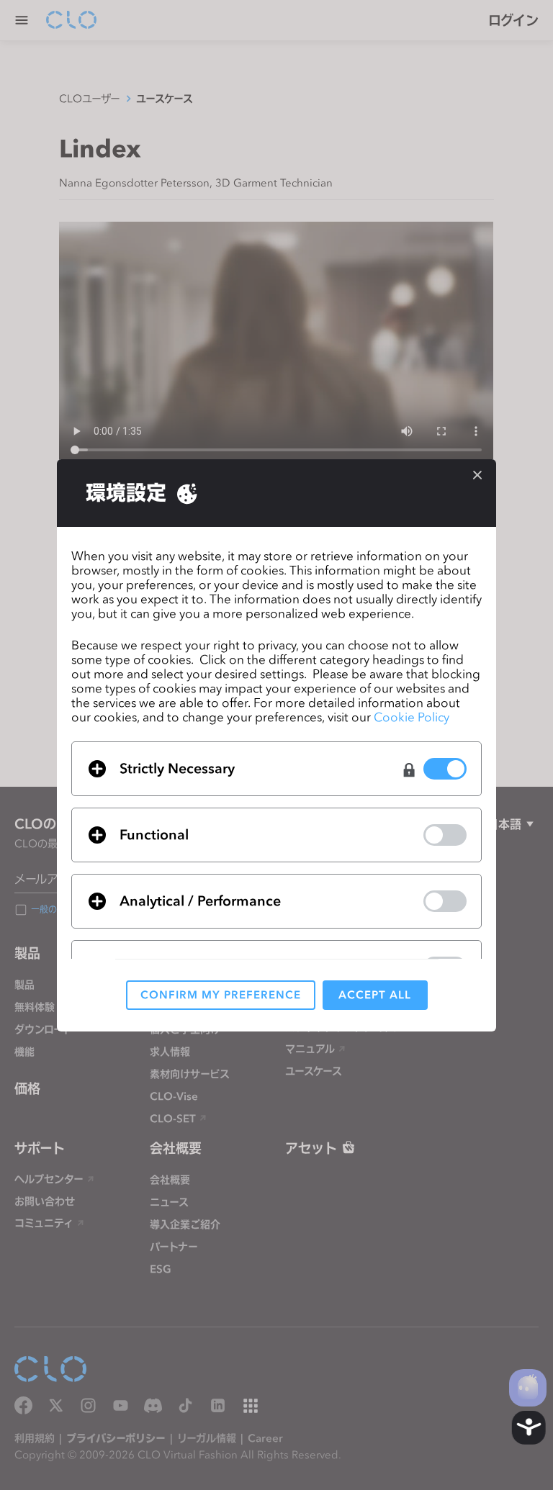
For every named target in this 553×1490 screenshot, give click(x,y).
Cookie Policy (411, 717)
